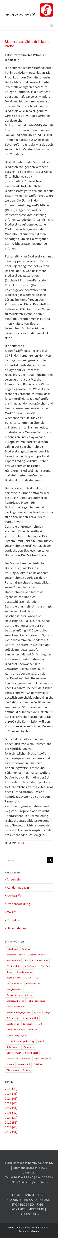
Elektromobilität (14, 983)
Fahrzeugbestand (36, 1000)
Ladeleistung (13, 1023)
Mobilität (33, 1029)
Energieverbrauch (15, 1000)
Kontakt (18, 1209)
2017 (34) (11, 1132)
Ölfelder (38, 1064)
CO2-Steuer (31, 966)
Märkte (21, 843)
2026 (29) (11, 1089)
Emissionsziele (33, 983)
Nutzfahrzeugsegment (17, 1035)
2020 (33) (11, 1118)
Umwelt (10, 1064)
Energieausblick (14, 989)
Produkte (13, 920)
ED (32, 1204)
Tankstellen (33, 1195)
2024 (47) (11, 1098)
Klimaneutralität (30, 1018)
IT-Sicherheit (13, 1018)
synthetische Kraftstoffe (18, 1058)
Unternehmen (16, 928)
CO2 (26, 960)
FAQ (14, 1204)
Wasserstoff (24, 1064)
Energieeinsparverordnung (20, 995)
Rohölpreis (29, 1047)
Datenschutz (29, 1214)
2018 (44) (11, 1127)
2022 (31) (11, 1108)
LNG (41, 1023)
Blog (23, 1204)
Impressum (36, 1209)
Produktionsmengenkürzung (20, 1041)
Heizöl (44, 1200)
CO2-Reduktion (14, 966)
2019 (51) (11, 1122)
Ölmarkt (27, 1070)
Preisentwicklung (18, 904)
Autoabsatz (12, 948)
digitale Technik (14, 977)
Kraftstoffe (14, 896)
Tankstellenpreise (42, 1058)
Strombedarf (31, 1052)
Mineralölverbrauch (16, 1029)
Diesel (10, 971)
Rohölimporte (13, 1047)
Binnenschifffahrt (37, 954)
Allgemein (14, 879)
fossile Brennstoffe (16, 1006)
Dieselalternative (25, 971)
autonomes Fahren (16, 954)
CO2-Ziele (45, 966)
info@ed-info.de (37, 1182)
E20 (37, 977)
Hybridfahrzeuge (42, 1012)
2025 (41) (11, 1094)
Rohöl (41, 1041)
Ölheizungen (13, 1070)
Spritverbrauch (14, 1052)
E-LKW (29, 977)
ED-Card (30, 1200)
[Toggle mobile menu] (51, 25)
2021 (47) (11, 1113)
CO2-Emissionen (40, 960)
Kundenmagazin (18, 887)
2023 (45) (11, 1103)
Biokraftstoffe (13, 960)
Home (16, 1195)
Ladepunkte (29, 1023)
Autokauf (26, 948)
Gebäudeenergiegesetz (18, 1012)
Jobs (40, 1204)
